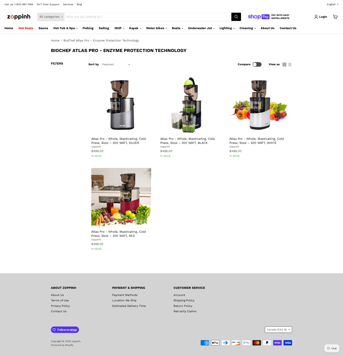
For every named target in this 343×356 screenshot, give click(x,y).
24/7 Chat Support (48, 4)
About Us (267, 28)
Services (68, 4)
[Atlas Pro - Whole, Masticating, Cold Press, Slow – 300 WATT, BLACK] (190, 105)
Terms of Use (60, 300)
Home (8, 28)
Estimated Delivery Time (129, 306)
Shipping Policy (183, 300)
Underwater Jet (200, 28)
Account (179, 295)
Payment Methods (124, 295)
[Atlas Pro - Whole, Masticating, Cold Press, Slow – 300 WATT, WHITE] (259, 105)
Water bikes (155, 28)
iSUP (118, 28)
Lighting (226, 28)
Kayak (134, 28)
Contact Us (288, 28)
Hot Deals (26, 28)
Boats (176, 28)
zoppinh (96, 146)
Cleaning (247, 28)
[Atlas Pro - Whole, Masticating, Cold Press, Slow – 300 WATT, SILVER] (121, 105)
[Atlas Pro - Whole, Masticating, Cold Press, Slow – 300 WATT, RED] (121, 198)
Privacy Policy (60, 306)
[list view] (289, 64)
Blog (79, 4)
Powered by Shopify (62, 345)
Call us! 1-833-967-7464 (18, 4)
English (331, 4)
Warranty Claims (184, 311)
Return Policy (182, 306)
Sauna (43, 28)
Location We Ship (124, 300)
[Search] (236, 17)
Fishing (88, 28)
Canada (277, 329)
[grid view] (284, 64)
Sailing (104, 28)
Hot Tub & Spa (64, 28)
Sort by (93, 64)
